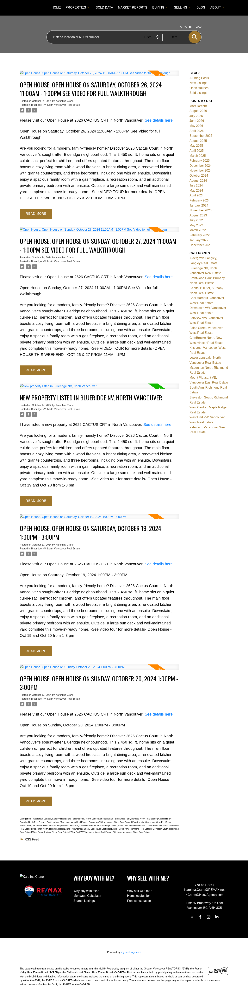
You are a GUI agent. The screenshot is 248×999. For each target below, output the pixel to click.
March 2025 (197, 155)
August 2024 (198, 180)
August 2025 (198, 140)
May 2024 (196, 190)
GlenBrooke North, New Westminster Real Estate (84, 825)
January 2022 (198, 240)
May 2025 (196, 145)
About (215, 7)
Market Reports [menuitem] (132, 7)
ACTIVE (183, 27)
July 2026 (196, 116)
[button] (192, 917)
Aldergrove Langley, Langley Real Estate (52, 819)
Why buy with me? (86, 891)
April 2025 (196, 150)
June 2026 (196, 120)
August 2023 (198, 215)
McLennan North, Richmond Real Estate (51, 829)
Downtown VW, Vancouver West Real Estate (110, 822)
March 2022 (197, 230)
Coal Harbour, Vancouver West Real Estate (67, 822)
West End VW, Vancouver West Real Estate (91, 832)
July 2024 (196, 185)
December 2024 (200, 165)
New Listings (198, 83)
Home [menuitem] (56, 7)
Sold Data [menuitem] (104, 7)
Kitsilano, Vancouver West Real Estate (127, 825)
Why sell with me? (139, 891)
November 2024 (200, 170)
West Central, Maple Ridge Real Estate (50, 832)
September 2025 (200, 135)
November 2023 (200, 210)
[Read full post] (99, 75)
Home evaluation (139, 895)
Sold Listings (198, 92)
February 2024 (199, 200)
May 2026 (196, 125)
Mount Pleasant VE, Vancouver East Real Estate (95, 829)
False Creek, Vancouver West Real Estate (40, 825)
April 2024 (196, 195)
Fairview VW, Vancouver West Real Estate (152, 822)
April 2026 (196, 131)
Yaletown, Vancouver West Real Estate (131, 832)
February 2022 (199, 235)
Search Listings (84, 900)
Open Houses (198, 88)
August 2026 (198, 110)
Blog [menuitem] (201, 7)
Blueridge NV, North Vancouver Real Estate (55, 104)
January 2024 (198, 205)
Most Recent (198, 106)
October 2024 (198, 175)
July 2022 (196, 220)
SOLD (199, 27)
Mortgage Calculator (87, 895)
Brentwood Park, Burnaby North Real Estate (136, 819)
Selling (180, 7)
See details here (159, 120)
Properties (76, 7)
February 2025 (199, 160)
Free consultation (139, 900)
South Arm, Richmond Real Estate (135, 829)
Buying (158, 7)
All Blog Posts (199, 78)
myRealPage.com (131, 952)
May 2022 (196, 225)
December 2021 (200, 245)
